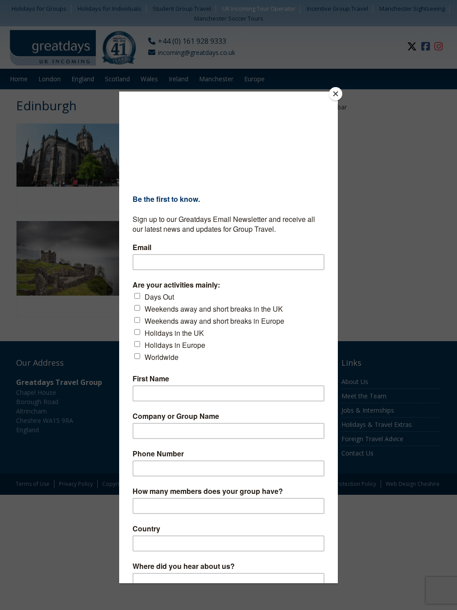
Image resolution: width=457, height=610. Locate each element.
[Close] (335, 93)
